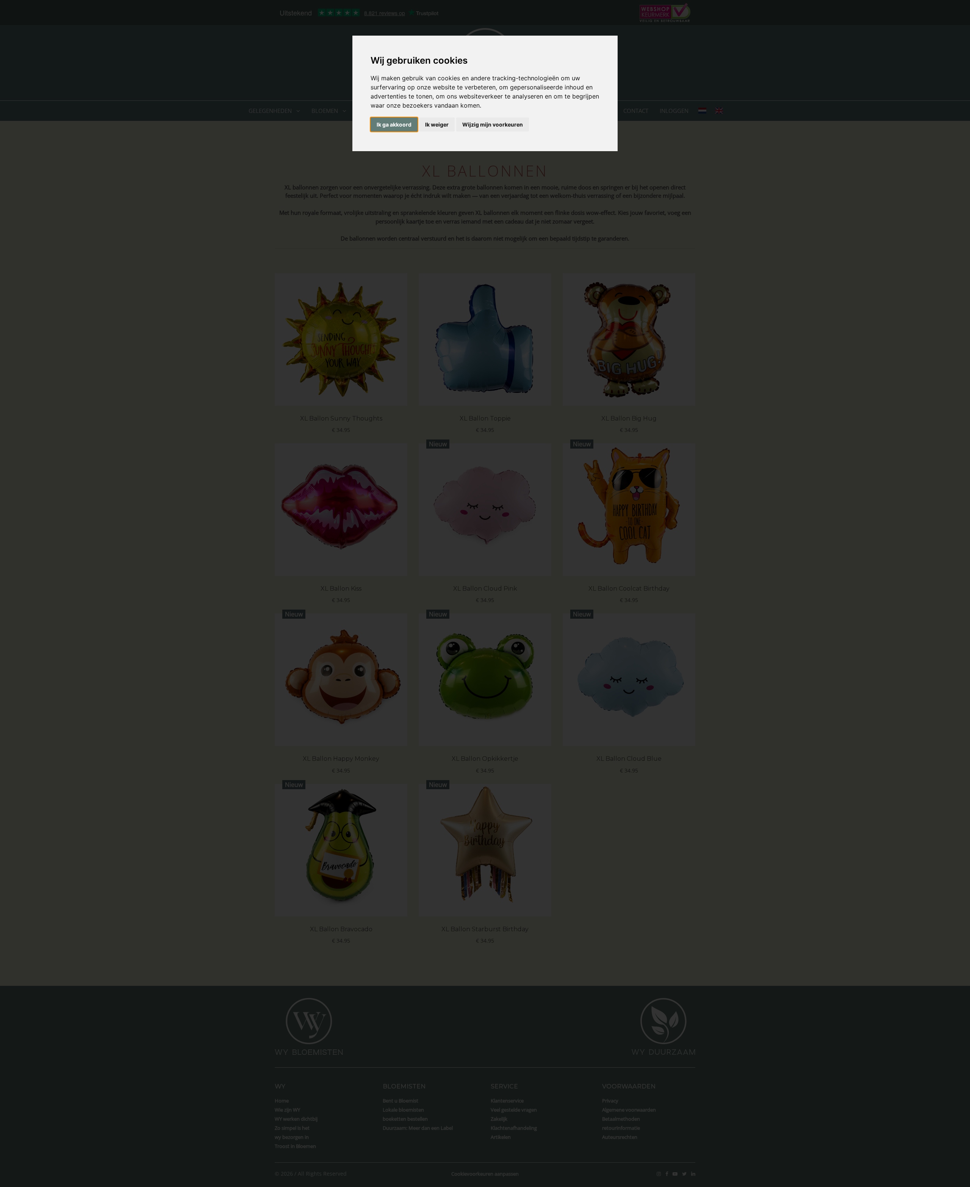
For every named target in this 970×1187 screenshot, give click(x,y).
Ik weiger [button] (437, 124)
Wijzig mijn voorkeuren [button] (492, 124)
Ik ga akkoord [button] (394, 124)
